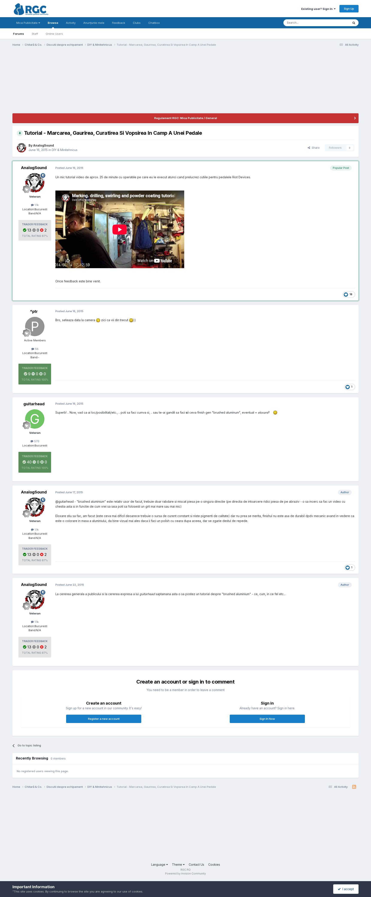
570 (36, 441)
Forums (18, 33)
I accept (347, 889)
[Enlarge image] (98, 320)
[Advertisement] (90, 83)
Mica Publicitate (27, 22)
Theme (177, 864)
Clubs (137, 22)
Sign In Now (267, 718)
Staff (35, 33)
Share (315, 147)
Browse (53, 22)
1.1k (36, 205)
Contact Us (196, 864)
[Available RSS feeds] (354, 787)
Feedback (118, 22)
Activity (71, 22)
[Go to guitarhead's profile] (34, 419)
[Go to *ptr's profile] (34, 326)
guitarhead (34, 404)
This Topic (336, 22)
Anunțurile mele (93, 22)
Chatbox (154, 22)
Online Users (54, 33)
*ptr (34, 311)
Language (158, 864)
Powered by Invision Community (185, 873)
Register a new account (104, 718)
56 (36, 349)
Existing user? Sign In (317, 9)
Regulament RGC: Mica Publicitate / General (185, 118)
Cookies (214, 864)
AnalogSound (43, 145)
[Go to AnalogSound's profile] (21, 148)
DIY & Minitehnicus (65, 150)
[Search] (354, 22)
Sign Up (349, 8)
